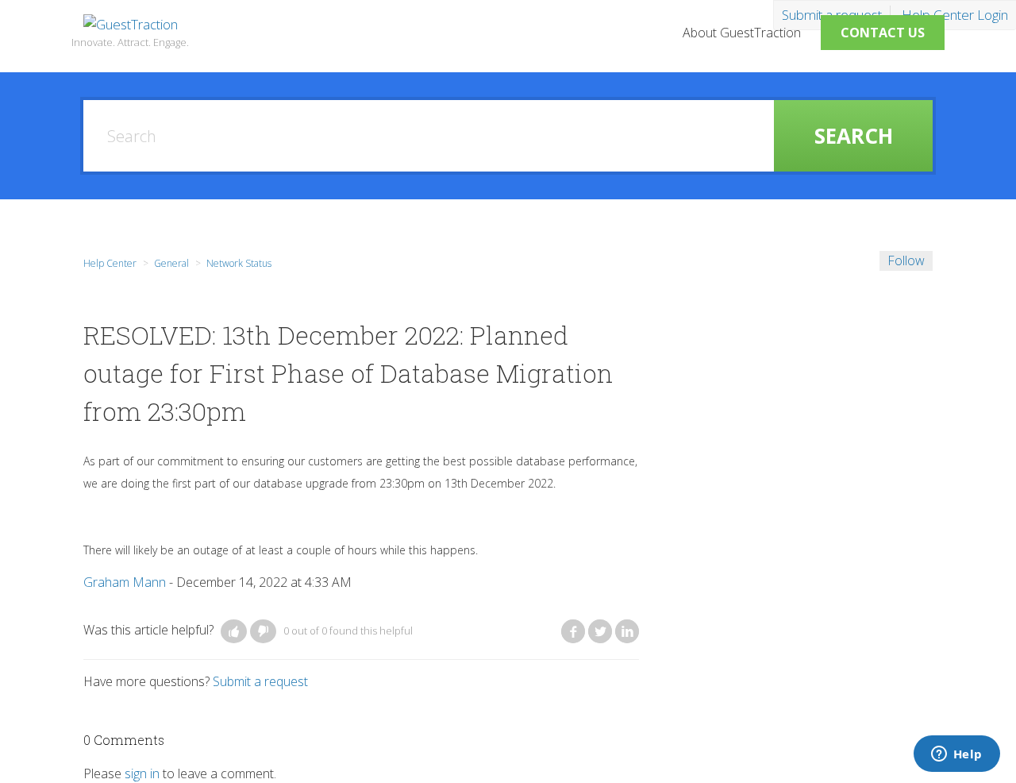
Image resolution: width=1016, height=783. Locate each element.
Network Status (238, 263)
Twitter (600, 631)
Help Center (110, 263)
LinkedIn (627, 631)
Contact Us (883, 32)
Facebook (573, 631)
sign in (142, 773)
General (171, 263)
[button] (234, 631)
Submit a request (260, 681)
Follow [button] (906, 260)
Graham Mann (126, 582)
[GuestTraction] (130, 24)
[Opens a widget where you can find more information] (956, 755)
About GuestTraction (742, 32)
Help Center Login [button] (955, 15)
